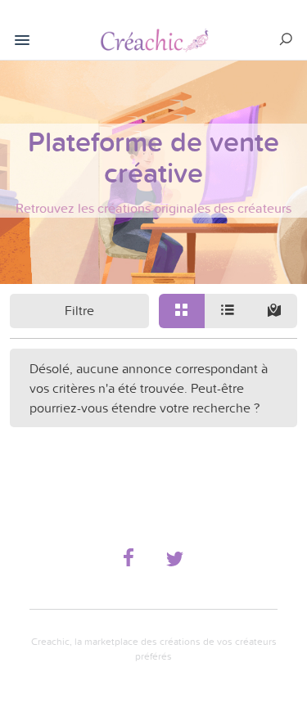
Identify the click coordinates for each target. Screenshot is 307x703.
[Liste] (228, 311)
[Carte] (273, 311)
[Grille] (182, 311)
